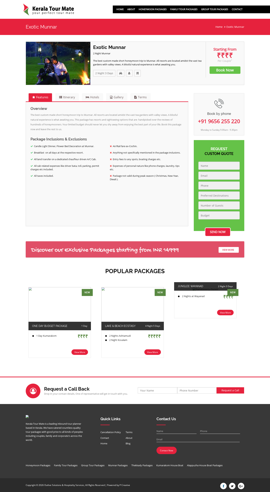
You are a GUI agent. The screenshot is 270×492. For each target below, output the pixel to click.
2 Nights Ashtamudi (120, 335)
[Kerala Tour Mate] (48, 9)
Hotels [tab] (94, 97)
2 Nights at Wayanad (193, 296)
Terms (129, 432)
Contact (237, 9)
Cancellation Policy (110, 432)
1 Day (84, 325)
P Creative (125, 485)
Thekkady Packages (142, 465)
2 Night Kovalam (118, 340)
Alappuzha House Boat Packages (205, 465)
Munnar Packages (118, 465)
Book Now (225, 70)
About (131, 9)
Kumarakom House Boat (169, 465)
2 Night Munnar (101, 53)
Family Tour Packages (183, 9)
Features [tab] (42, 97)
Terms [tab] (142, 97)
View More (228, 249)
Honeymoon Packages (153, 9)
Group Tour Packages (214, 9)
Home (120, 9)
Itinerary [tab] (69, 97)
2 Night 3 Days (104, 73)
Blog (128, 443)
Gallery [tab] (118, 97)
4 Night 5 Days (152, 325)
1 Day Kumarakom (46, 335)
